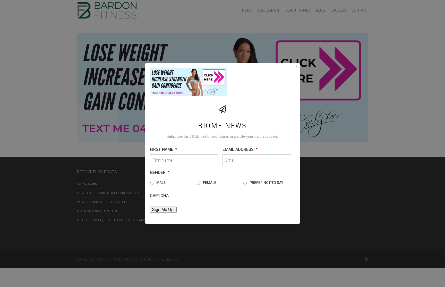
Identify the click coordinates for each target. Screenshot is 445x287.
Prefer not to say (266, 183)
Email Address (240, 149)
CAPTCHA (159, 195)
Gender (159, 172)
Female (209, 183)
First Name (163, 149)
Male (161, 183)
